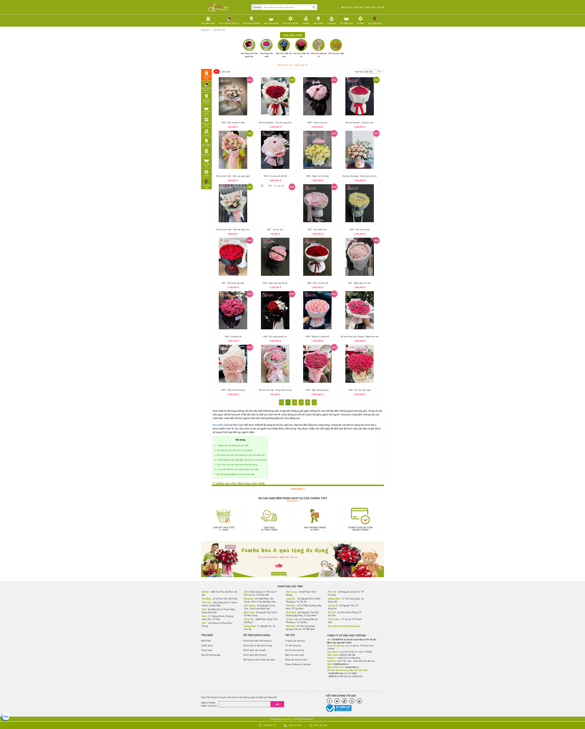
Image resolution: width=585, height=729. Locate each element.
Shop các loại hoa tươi (296, 659)
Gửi (277, 704)
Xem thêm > (298, 489)
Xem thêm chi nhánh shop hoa (344, 626)
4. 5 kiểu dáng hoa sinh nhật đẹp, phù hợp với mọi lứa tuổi (240, 460)
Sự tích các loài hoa (294, 650)
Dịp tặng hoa (346, 23)
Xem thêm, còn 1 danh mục (291, 64)
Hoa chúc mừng (290, 23)
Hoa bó (305, 23)
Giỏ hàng (347, 7)
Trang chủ (205, 29)
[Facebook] (329, 701)
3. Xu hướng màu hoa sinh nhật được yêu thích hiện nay (239, 455)
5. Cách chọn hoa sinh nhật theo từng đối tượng (235, 465)
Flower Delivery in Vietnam (298, 664)
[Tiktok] (344, 701)
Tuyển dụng (207, 645)
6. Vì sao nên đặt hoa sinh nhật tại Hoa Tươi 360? (236, 469)
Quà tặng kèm (375, 23)
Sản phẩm (223, 71)
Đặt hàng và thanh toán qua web (259, 659)
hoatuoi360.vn (288, 719)
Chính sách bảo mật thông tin (257, 640)
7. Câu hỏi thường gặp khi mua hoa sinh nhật (234, 474)
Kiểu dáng (318, 23)
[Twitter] (337, 701)
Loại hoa (331, 23)
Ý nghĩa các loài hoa (295, 640)
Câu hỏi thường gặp (210, 654)
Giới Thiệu (358, 7)
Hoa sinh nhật (208, 23)
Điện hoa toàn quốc (294, 654)
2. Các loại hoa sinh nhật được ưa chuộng (233, 450)
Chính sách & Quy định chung (257, 645)
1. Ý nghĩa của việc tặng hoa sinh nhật (231, 445)
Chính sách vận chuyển (254, 650)
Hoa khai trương (251, 23)
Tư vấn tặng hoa (293, 645)
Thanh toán (370, 7)
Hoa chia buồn (271, 23)
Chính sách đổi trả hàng (254, 654)
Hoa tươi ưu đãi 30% (229, 23)
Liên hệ (380, 7)
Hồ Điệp (360, 23)
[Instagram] (352, 701)
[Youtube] (359, 701)
